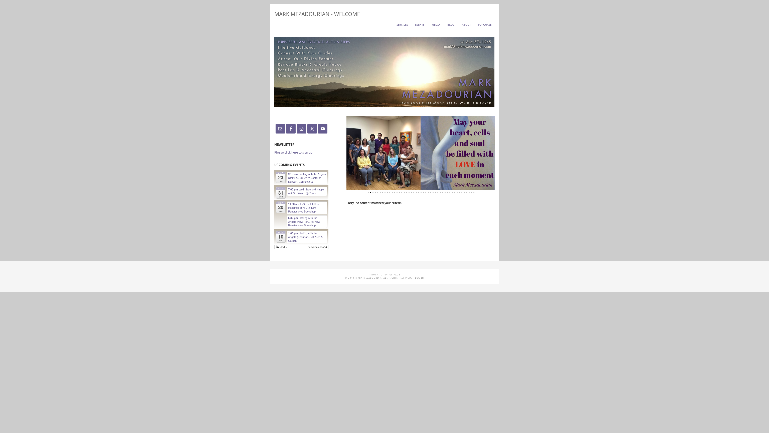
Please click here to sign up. (293, 152)
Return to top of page (384, 274)
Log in (419, 278)
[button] (281, 247)
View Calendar (316, 247)
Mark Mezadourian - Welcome (317, 14)
